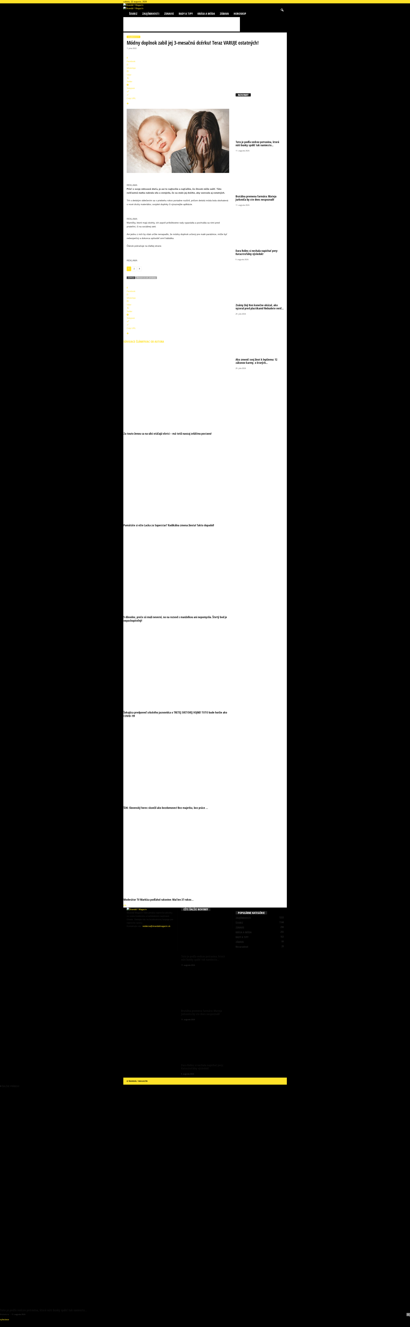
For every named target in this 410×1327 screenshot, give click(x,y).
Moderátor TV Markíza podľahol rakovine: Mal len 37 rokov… (158, 899)
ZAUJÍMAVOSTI (150, 14)
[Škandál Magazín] (205, 8)
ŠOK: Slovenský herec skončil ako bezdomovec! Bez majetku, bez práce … (165, 808)
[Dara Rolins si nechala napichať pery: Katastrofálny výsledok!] (260, 227)
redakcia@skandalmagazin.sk (156, 926)
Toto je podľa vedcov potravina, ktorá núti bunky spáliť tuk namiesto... (257, 143)
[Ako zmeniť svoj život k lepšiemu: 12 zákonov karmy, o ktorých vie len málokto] (260, 336)
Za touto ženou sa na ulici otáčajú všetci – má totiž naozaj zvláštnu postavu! (167, 433)
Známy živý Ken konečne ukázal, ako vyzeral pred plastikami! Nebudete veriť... (260, 306)
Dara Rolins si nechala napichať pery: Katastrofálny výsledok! (257, 252)
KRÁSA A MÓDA (206, 14)
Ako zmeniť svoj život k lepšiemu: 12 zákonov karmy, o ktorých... (256, 361)
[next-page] (125, 906)
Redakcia (4, 1314)
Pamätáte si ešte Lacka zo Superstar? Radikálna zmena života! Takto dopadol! (168, 525)
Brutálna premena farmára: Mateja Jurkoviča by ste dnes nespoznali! (256, 197)
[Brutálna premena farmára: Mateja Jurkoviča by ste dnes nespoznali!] (260, 172)
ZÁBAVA (224, 14)
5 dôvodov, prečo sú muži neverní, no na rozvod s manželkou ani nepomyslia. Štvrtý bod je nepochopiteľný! (175, 618)
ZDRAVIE (169, 14)
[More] (178, 103)
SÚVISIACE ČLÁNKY (133, 341)
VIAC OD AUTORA (154, 341)
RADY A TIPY (186, 14)
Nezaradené (242, 946)
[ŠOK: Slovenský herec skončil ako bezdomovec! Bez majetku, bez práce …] (177, 761)
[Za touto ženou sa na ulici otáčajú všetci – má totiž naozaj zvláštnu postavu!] (177, 386)
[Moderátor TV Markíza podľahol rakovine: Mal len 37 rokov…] (177, 852)
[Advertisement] (181, 24)
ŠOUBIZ (133, 14)
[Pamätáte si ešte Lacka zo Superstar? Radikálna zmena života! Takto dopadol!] (177, 478)
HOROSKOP (240, 14)
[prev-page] (124, 906)
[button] (282, 10)
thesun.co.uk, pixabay (146, 278)
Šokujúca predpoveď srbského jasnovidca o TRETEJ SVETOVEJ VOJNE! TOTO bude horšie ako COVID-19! (175, 714)
